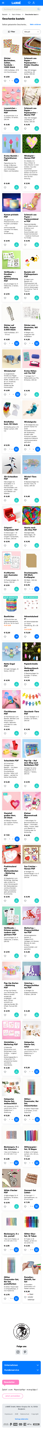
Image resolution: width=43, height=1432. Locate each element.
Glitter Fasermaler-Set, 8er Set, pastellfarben (11, 1280)
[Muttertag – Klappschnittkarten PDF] (31, 916)
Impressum (9, 1414)
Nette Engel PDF (9, 665)
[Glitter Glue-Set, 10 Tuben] (31, 1221)
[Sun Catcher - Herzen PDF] (31, 854)
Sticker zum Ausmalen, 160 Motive (31, 327)
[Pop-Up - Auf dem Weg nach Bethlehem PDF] (31, 748)
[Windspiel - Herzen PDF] (31, 143)
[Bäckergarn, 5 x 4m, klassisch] (11, 1134)
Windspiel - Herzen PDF (29, 157)
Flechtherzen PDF (10, 712)
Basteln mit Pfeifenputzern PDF (31, 274)
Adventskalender (31, 617)
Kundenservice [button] (11, 1370)
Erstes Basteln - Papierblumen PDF (11, 158)
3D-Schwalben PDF (11, 478)
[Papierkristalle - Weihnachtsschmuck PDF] (31, 651)
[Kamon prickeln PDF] (11, 202)
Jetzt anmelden (12, 1396)
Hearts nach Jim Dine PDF (30, 528)
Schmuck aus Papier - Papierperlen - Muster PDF (30, 111)
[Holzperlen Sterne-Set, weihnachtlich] (11, 1087)
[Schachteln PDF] (11, 748)
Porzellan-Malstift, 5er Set (30, 1279)
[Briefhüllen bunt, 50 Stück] (11, 409)
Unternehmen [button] (11, 1365)
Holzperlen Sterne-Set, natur (29, 1044)
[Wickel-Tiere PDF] (31, 464)
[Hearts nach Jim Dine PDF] (31, 515)
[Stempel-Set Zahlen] (31, 1178)
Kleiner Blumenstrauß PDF (30, 815)
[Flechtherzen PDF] (11, 699)
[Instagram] (18, 1352)
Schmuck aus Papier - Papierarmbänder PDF (31, 218)
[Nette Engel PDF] (11, 651)
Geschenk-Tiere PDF (31, 712)
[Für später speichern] (5, 81)
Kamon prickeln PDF (11, 216)
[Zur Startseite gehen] (16, 3)
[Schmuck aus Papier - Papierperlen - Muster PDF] (31, 96)
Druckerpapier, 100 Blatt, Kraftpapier (31, 575)
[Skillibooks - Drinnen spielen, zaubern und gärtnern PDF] (11, 916)
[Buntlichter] (11, 604)
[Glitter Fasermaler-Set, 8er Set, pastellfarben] (11, 1265)
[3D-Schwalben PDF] (11, 464)
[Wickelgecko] (31, 409)
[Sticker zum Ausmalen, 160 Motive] (31, 313)
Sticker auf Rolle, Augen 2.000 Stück (10, 327)
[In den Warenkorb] (16, 80)
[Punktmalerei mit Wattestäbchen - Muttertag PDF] (11, 854)
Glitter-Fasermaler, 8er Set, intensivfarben (31, 1102)
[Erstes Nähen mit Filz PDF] (31, 358)
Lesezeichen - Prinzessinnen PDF (10, 110)
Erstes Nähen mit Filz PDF (30, 372)
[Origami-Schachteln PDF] (11, 515)
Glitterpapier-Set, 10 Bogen (30, 1148)
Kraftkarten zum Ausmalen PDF (11, 575)
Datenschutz (24, 1414)
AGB (16, 1414)
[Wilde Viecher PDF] (11, 1178)
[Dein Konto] (33, 3)
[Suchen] (38, 9)
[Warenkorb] (38, 3)
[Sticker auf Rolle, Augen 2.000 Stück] (11, 313)
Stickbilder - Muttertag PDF (11, 1043)
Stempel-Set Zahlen (30, 1191)
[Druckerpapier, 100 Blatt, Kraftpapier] (31, 560)
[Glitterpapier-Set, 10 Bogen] (31, 1134)
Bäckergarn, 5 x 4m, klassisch (11, 1148)
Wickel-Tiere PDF (30, 478)
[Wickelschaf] (11, 358)
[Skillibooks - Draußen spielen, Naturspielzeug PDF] (11, 260)
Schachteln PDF (11, 760)
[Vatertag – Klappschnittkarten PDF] (31, 971)
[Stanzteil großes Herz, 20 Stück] (11, 801)
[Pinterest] (25, 1352)
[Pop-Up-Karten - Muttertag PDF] (11, 971)
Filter (13, 32)
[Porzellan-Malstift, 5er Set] (31, 1265)
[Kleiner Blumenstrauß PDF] (31, 801)
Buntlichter (9, 616)
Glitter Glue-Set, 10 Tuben (30, 1235)
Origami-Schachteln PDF (11, 528)
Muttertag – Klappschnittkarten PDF (31, 930)
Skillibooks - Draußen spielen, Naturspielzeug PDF (11, 276)
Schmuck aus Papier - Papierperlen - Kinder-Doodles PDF (31, 62)
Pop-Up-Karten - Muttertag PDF (11, 985)
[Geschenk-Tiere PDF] (31, 699)
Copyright (34, 1414)
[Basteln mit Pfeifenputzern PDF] (31, 260)
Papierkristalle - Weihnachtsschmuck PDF (31, 667)
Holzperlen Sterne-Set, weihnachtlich (10, 1101)
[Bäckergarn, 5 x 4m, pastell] (11, 1221)
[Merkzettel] (29, 3)
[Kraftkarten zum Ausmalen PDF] (11, 560)
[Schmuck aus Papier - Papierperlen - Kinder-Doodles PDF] (31, 46)
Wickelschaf (9, 371)
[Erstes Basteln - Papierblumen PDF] (11, 143)
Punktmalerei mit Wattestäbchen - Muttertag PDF (11, 870)
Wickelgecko (30, 422)
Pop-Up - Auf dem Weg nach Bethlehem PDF (31, 762)
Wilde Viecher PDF (10, 1191)
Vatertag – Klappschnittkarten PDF (31, 985)
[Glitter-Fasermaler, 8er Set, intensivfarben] (31, 1087)
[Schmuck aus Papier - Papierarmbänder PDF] (31, 202)
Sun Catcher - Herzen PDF (30, 867)
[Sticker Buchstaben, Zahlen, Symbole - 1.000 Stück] (11, 46)
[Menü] (3, 3)
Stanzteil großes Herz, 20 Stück (10, 815)
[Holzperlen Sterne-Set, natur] (31, 1030)
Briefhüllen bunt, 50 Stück (11, 423)
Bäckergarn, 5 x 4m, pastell (11, 1235)
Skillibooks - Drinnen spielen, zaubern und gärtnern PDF (11, 931)
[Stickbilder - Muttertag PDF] (11, 1030)
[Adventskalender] (31, 604)
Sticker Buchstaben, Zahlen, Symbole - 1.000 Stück (9, 62)
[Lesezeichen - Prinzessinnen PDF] (11, 96)
